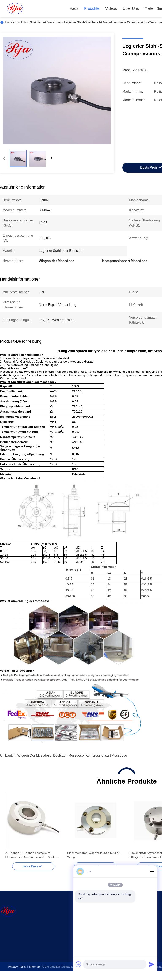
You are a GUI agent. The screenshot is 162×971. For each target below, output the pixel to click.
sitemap (34, 966)
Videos (111, 8)
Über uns (131, 8)
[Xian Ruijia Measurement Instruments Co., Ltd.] (15, 8)
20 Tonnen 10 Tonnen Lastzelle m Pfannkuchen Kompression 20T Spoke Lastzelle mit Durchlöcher (30, 855)
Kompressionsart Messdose (106, 755)
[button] (10, 828)
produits (21, 22)
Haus (73, 8)
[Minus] (151, 871)
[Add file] (78, 964)
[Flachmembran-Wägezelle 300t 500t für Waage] (95, 820)
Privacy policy (17, 966)
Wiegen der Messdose (34, 755)
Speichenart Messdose (45, 22)
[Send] (151, 964)
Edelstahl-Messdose (68, 755)
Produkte (91, 8)
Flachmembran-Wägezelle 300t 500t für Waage (93, 855)
